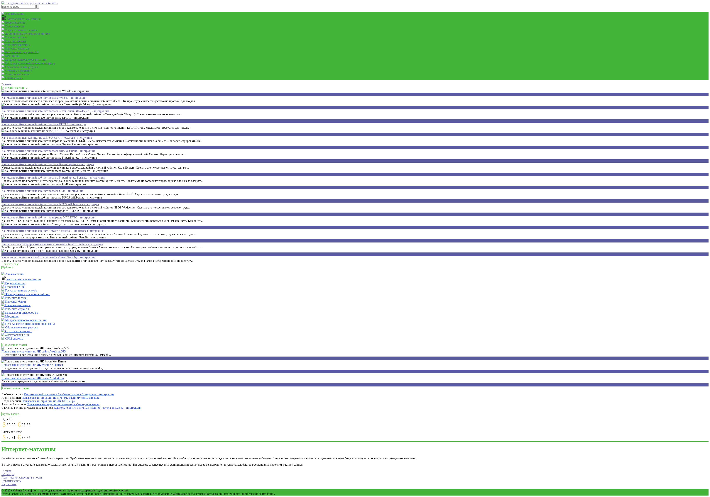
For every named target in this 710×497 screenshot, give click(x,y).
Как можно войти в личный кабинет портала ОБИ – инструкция (42, 190)
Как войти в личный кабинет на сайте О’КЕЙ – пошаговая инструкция (46, 137)
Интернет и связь (15, 37)
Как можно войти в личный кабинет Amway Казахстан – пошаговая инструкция (52, 230)
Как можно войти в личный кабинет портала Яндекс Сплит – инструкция (48, 150)
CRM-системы (13, 78)
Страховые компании (18, 70)
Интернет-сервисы (16, 48)
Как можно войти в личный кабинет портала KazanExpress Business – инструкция (53, 177)
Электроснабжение (16, 74)
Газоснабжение (14, 26)
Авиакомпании (14, 13)
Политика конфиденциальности (21, 477)
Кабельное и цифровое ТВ (21, 52)
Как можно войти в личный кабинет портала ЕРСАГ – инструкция (43, 124)
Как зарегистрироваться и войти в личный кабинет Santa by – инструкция (48, 257)
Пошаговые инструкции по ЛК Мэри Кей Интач (32, 364)
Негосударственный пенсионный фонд (29, 63)
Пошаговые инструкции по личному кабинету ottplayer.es (63, 404)
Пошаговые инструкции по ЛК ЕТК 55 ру (48, 401)
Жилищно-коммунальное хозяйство (27, 33)
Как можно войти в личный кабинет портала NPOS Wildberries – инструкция (50, 204)
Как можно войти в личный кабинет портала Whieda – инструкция (43, 97)
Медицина (11, 55)
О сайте (6, 470)
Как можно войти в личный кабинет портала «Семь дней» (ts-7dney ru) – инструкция (55, 111)
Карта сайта (8, 484)
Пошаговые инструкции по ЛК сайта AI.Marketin (32, 378)
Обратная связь (11, 480)
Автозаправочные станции (23, 19)
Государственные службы (21, 30)
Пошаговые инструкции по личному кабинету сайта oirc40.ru (60, 397)
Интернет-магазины (17, 44)
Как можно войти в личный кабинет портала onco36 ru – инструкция (97, 407)
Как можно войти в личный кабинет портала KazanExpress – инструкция (47, 164)
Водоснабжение (14, 22)
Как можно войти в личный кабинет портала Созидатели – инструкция (69, 394)
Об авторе (7, 474)
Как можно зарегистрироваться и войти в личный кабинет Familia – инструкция (52, 244)
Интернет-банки (15, 41)
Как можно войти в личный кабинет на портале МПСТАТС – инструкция (48, 217)
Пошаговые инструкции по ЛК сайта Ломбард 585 (33, 351)
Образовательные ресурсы (21, 67)
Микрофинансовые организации (25, 59)
